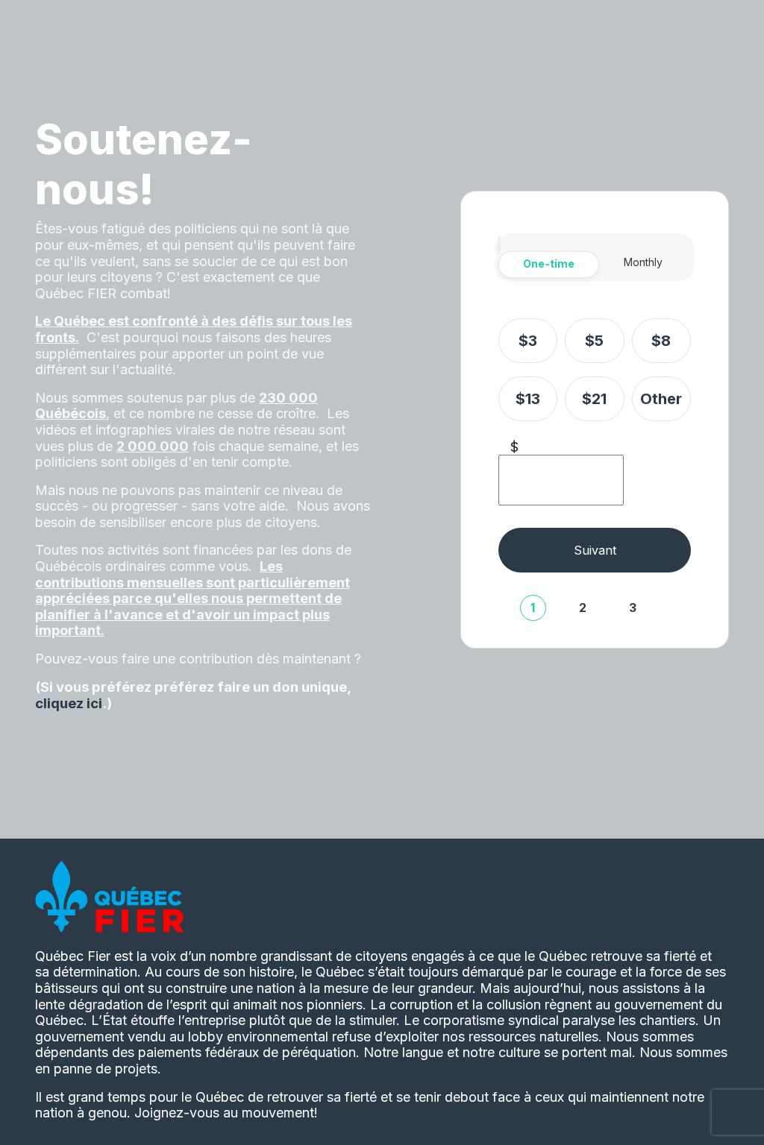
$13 (528, 399)
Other (661, 399)
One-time (548, 263)
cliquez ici (68, 703)
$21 (594, 399)
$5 (594, 341)
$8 (661, 341)
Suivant (595, 550)
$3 (528, 341)
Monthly (643, 262)
